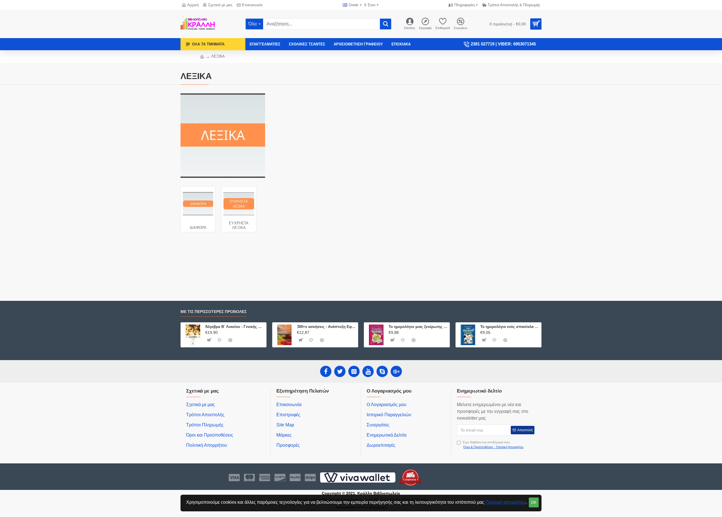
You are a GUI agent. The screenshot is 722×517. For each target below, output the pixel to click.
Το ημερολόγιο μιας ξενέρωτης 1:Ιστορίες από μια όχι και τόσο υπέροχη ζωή (418, 327)
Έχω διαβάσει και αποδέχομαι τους (493, 445)
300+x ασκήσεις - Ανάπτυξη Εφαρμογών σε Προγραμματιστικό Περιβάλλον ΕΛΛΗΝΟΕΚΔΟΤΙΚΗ (326, 327)
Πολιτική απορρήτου (505, 502)
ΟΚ (533, 502)
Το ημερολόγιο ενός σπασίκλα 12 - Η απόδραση (509, 327)
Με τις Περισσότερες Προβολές (213, 311)
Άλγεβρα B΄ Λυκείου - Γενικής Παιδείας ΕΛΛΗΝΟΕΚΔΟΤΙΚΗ (234, 327)
